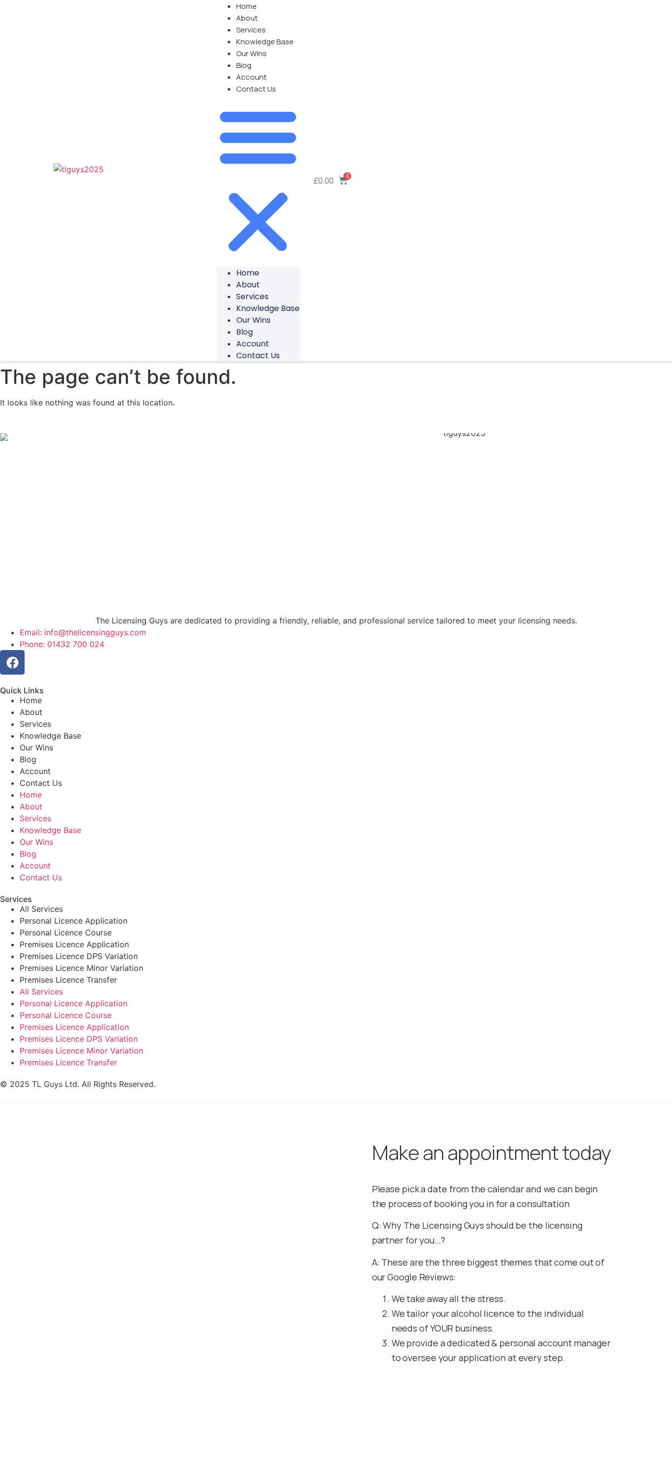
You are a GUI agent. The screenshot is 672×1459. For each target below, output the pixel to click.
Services (251, 30)
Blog (243, 65)
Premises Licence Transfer (68, 980)
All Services (41, 909)
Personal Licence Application (73, 921)
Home (247, 273)
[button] (258, 180)
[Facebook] (12, 662)
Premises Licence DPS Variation (79, 956)
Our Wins (251, 53)
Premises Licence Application (74, 944)
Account (251, 77)
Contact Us (256, 89)
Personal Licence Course (66, 932)
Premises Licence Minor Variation (81, 968)
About (247, 18)
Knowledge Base (265, 41)
